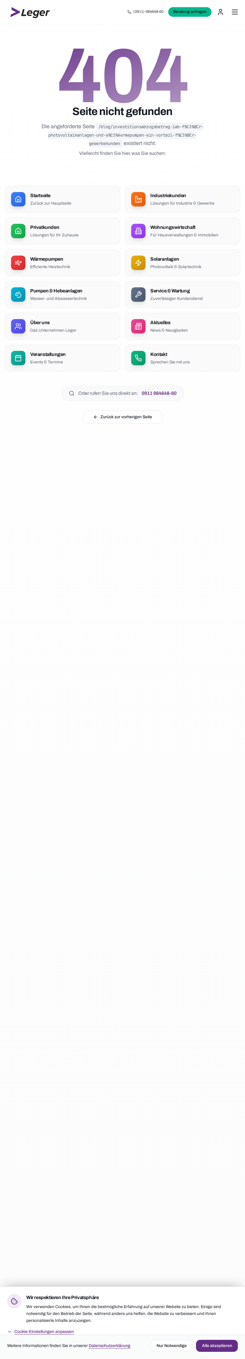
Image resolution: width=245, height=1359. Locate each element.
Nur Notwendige (172, 1345)
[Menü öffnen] (234, 12)
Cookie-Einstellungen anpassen (44, 1331)
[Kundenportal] (220, 12)
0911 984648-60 (159, 393)
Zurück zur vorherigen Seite (126, 417)
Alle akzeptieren (217, 1345)
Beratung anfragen (190, 12)
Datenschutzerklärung (109, 1345)
